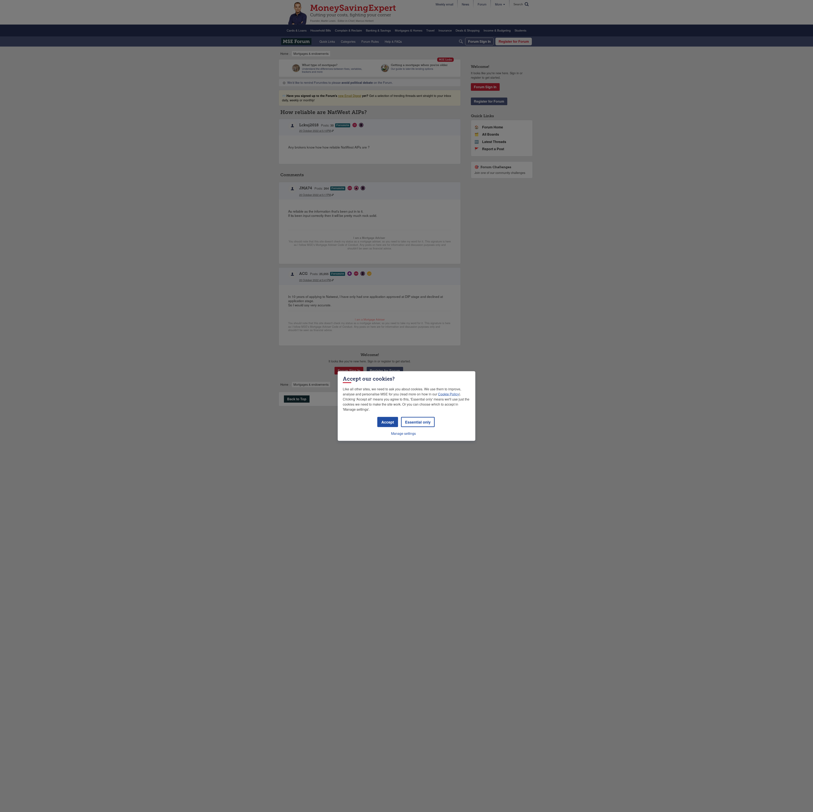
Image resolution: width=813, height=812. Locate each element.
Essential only (418, 422)
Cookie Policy (448, 394)
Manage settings (403, 433)
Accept (387, 422)
